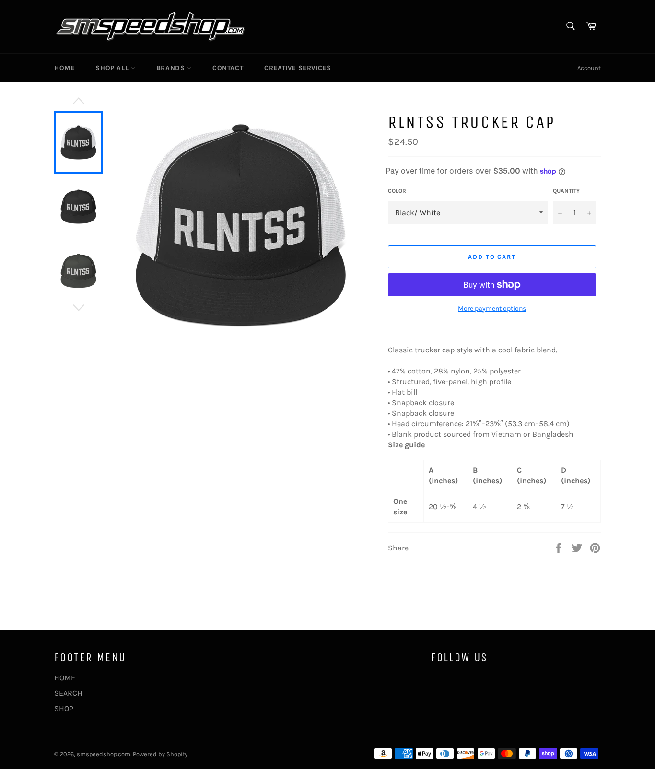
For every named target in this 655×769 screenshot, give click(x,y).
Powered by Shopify (160, 753)
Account (589, 67)
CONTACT (227, 68)
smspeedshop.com (103, 753)
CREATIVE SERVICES (297, 68)
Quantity (566, 190)
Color (397, 190)
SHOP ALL (112, 68)
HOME (64, 68)
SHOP (63, 708)
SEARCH (68, 693)
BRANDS (171, 68)
